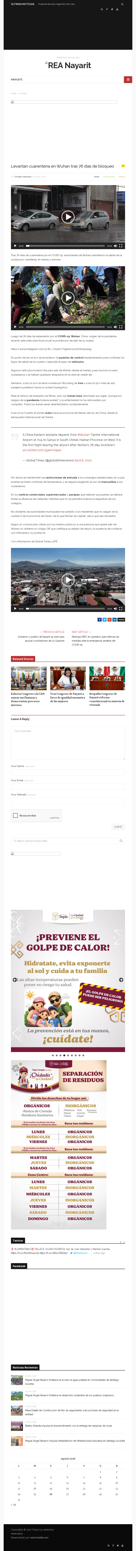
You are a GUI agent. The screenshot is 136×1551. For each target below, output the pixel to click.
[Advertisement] (68, 30)
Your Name (22, 766)
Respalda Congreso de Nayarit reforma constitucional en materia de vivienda (107, 699)
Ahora (96, 177)
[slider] (65, 246)
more (121, 619)
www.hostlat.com (39, 1537)
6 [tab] (72, 1055)
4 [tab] (64, 1055)
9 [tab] (83, 1055)
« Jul (13, 1504)
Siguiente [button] (120, 980)
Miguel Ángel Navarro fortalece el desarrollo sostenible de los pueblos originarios (69, 1395)
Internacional (109, 177)
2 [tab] (57, 1055)
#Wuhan (84, 434)
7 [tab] (76, 1055)
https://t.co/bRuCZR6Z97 (54, 1253)
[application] (68, 217)
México (122, 177)
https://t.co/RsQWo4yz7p (25, 1253)
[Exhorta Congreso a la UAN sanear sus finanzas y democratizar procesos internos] (29, 678)
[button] (68, 217)
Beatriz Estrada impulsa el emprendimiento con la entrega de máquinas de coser (68, 1425)
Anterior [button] (15, 980)
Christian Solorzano (22, 177)
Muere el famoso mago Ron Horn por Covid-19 (58, 4)
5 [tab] (68, 1055)
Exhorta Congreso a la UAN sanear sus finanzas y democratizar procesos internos (28, 699)
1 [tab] (53, 1055)
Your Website (23, 794)
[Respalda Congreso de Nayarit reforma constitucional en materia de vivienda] (107, 678)
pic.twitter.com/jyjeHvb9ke (42, 450)
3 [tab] (60, 1055)
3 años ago (99, 1253)
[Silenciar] (115, 245)
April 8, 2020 (83, 460)
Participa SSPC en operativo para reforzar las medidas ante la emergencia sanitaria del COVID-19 (95, 640)
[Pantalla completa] (120, 245)
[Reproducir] (15, 245)
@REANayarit (80, 1253)
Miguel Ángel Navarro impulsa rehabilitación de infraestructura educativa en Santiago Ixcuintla (75, 1440)
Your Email (22, 780)
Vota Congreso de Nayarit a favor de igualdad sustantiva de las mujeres (67, 697)
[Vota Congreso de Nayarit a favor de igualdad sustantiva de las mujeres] (68, 678)
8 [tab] (79, 1055)
